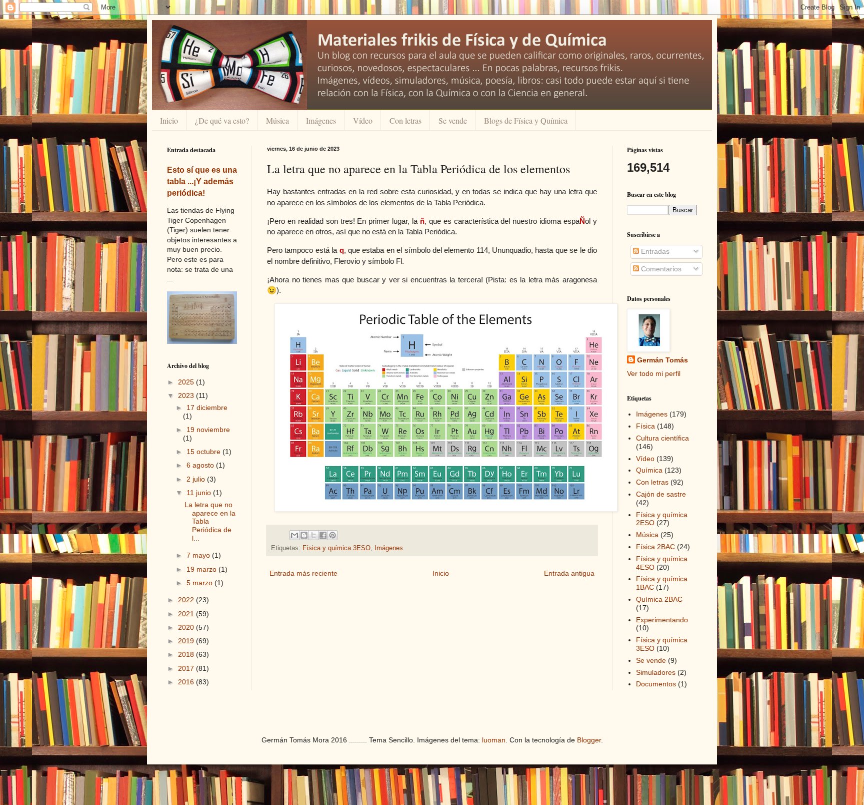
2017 (187, 668)
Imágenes (321, 120)
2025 (187, 382)
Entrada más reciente (304, 573)
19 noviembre (208, 430)
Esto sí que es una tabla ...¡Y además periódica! (202, 181)
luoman (494, 740)
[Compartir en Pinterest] (333, 535)
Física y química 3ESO (336, 548)
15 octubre (204, 452)
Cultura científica (662, 438)
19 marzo (202, 569)
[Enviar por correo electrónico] (295, 535)
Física (645, 426)
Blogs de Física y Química (526, 120)
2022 (187, 600)
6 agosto (201, 465)
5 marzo (200, 583)
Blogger (589, 740)
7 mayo (199, 555)
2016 (187, 682)
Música (277, 120)
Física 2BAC (655, 547)
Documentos (656, 684)
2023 (187, 395)
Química (649, 470)
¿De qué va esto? (222, 120)
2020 (187, 627)
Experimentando (662, 620)
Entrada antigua (569, 573)
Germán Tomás (662, 360)
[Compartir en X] (313, 535)
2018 (187, 654)
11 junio (199, 493)
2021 (187, 614)
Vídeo (362, 120)
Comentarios (660, 269)
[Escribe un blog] (304, 535)
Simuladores (656, 672)
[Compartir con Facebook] (323, 535)
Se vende (452, 120)
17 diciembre (207, 408)
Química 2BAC (659, 599)
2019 (187, 641)
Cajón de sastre (661, 494)
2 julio (196, 479)
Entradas (654, 251)
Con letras (406, 120)
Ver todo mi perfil (653, 373)
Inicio (169, 120)
